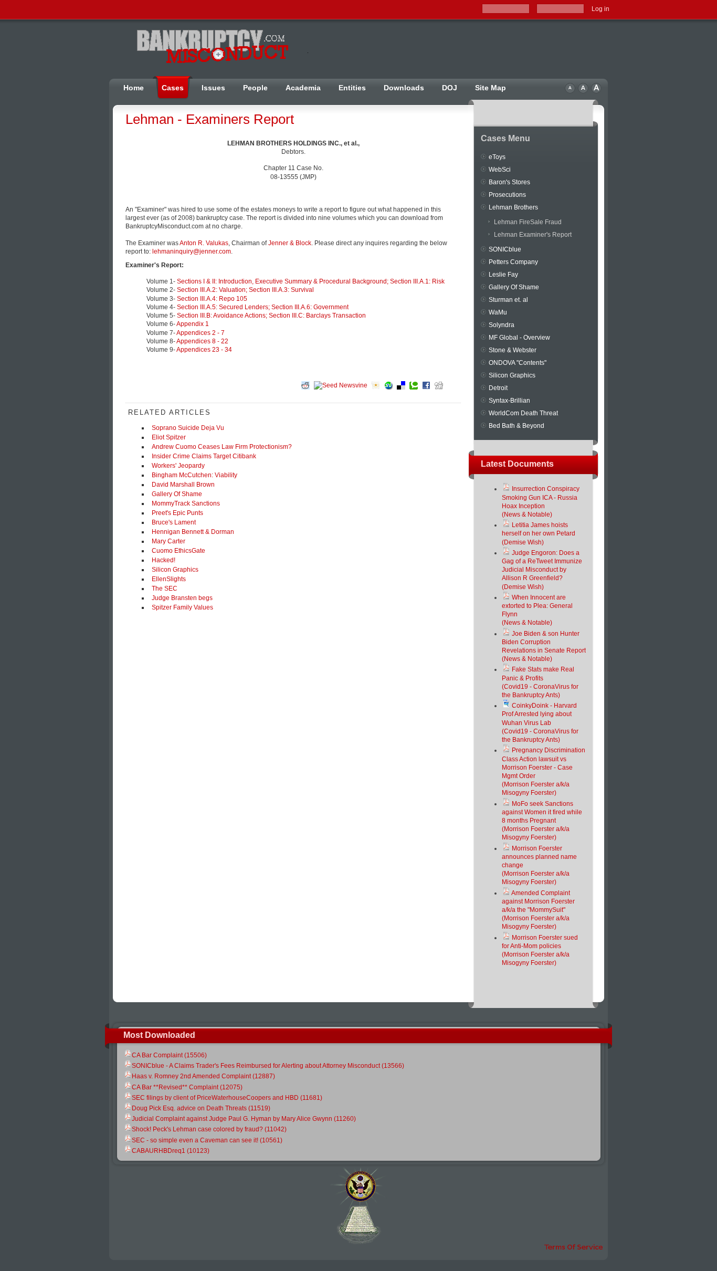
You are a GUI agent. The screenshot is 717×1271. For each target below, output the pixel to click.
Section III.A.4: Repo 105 (212, 298)
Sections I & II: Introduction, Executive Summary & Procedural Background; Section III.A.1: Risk (311, 281)
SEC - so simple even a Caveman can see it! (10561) (207, 1140)
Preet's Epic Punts (177, 513)
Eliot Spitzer (169, 437)
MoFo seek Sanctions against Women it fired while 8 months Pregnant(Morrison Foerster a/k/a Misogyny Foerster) (542, 821)
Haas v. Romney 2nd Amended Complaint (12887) (203, 1076)
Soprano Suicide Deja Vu (188, 428)
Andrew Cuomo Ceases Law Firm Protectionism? (222, 446)
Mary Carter (168, 541)
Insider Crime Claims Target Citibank (204, 456)
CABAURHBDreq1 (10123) (170, 1150)
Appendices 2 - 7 (200, 333)
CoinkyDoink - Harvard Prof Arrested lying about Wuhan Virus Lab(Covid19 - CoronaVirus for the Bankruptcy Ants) (540, 722)
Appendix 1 (192, 324)
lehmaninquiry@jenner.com (191, 251)
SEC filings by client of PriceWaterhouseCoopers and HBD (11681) (227, 1097)
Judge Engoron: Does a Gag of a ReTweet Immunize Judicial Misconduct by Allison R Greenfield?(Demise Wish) (542, 570)
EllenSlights (169, 579)
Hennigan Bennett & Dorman (193, 531)
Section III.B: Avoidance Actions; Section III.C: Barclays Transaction (271, 315)
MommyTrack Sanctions (186, 503)
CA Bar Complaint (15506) (169, 1055)
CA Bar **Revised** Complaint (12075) (187, 1087)
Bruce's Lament (174, 522)
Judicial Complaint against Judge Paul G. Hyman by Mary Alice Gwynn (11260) (244, 1118)
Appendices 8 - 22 (202, 341)
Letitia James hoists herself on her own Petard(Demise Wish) (538, 533)
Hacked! (163, 560)
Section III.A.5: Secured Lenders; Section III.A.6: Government (263, 307)
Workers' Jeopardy (178, 465)
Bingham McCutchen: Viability (194, 475)
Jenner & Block (289, 243)
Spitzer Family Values (182, 607)
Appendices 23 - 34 (204, 349)
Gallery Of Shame (177, 494)
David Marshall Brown (183, 484)
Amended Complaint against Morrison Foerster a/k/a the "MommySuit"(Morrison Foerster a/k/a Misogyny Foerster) (538, 910)
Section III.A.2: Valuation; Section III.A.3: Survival (245, 289)
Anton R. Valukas (204, 243)
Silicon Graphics (175, 569)
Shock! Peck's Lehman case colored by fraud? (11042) (209, 1129)
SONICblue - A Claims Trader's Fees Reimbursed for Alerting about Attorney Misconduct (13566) (268, 1065)
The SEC (164, 588)
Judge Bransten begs (182, 598)
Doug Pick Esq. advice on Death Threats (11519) (201, 1108)
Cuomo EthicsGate (178, 550)
